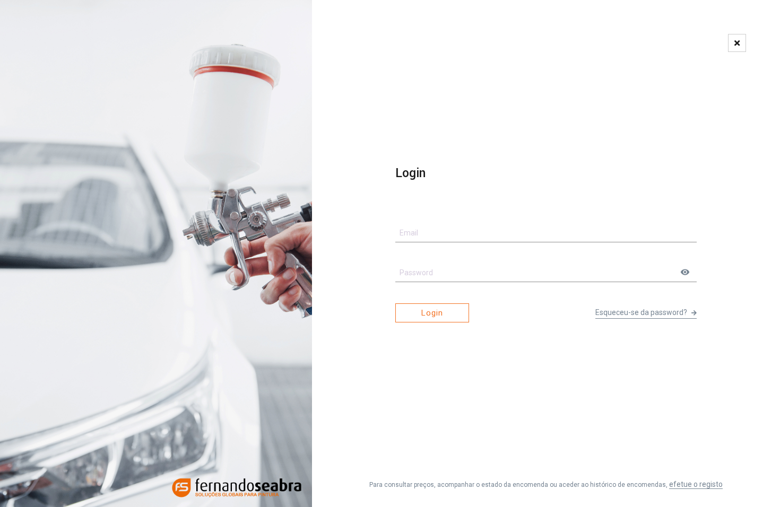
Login (432, 313)
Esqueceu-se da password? (642, 312)
